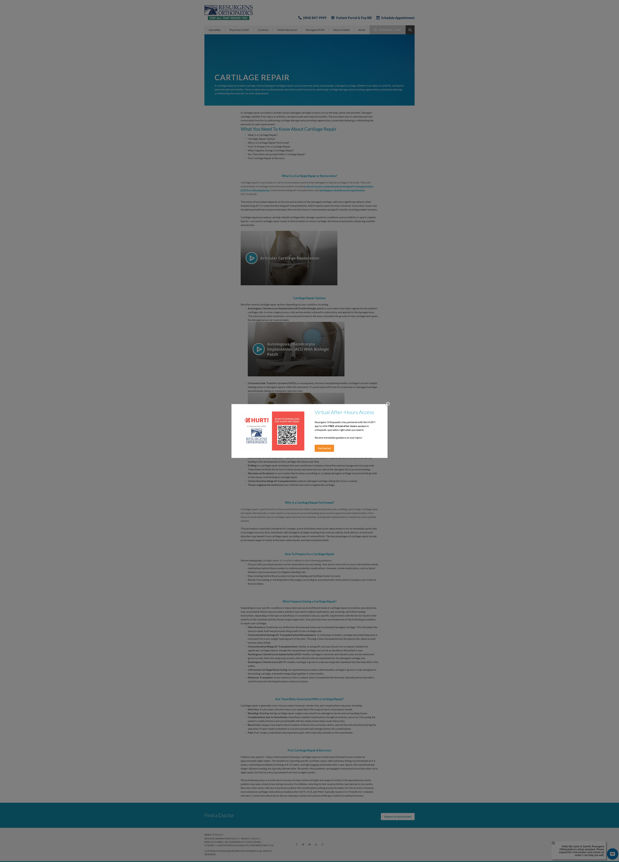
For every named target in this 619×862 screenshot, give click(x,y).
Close (388, 404)
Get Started (324, 448)
